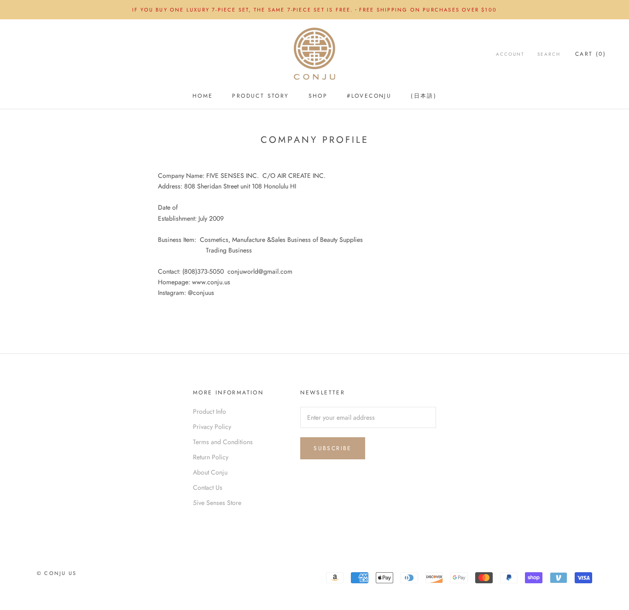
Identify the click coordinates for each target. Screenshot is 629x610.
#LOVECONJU (369, 96)
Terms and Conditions (223, 441)
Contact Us (207, 487)
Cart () (590, 54)
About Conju (210, 472)
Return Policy (210, 457)
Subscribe (333, 448)
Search (548, 54)
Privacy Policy (212, 426)
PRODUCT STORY (260, 96)
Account (510, 54)
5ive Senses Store (217, 502)
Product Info (209, 411)
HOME (202, 96)
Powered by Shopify (127, 585)
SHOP (318, 96)
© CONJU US (56, 573)
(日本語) (424, 96)
